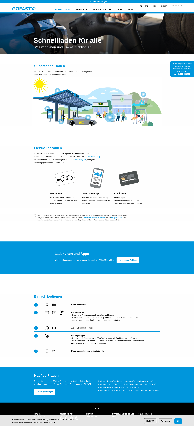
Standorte (81, 10)
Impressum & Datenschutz (123, 414)
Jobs (154, 6)
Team (119, 10)
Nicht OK (150, 421)
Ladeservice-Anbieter (128, 260)
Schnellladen (62, 10)
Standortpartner (102, 10)
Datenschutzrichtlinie (47, 422)
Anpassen (165, 421)
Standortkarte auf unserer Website (94, 218)
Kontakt (164, 6)
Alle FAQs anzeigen (44, 392)
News (130, 10)
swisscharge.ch (80, 160)
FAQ (146, 6)
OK (178, 421)
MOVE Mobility (94, 157)
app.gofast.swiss (116, 218)
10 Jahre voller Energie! (98, 2)
